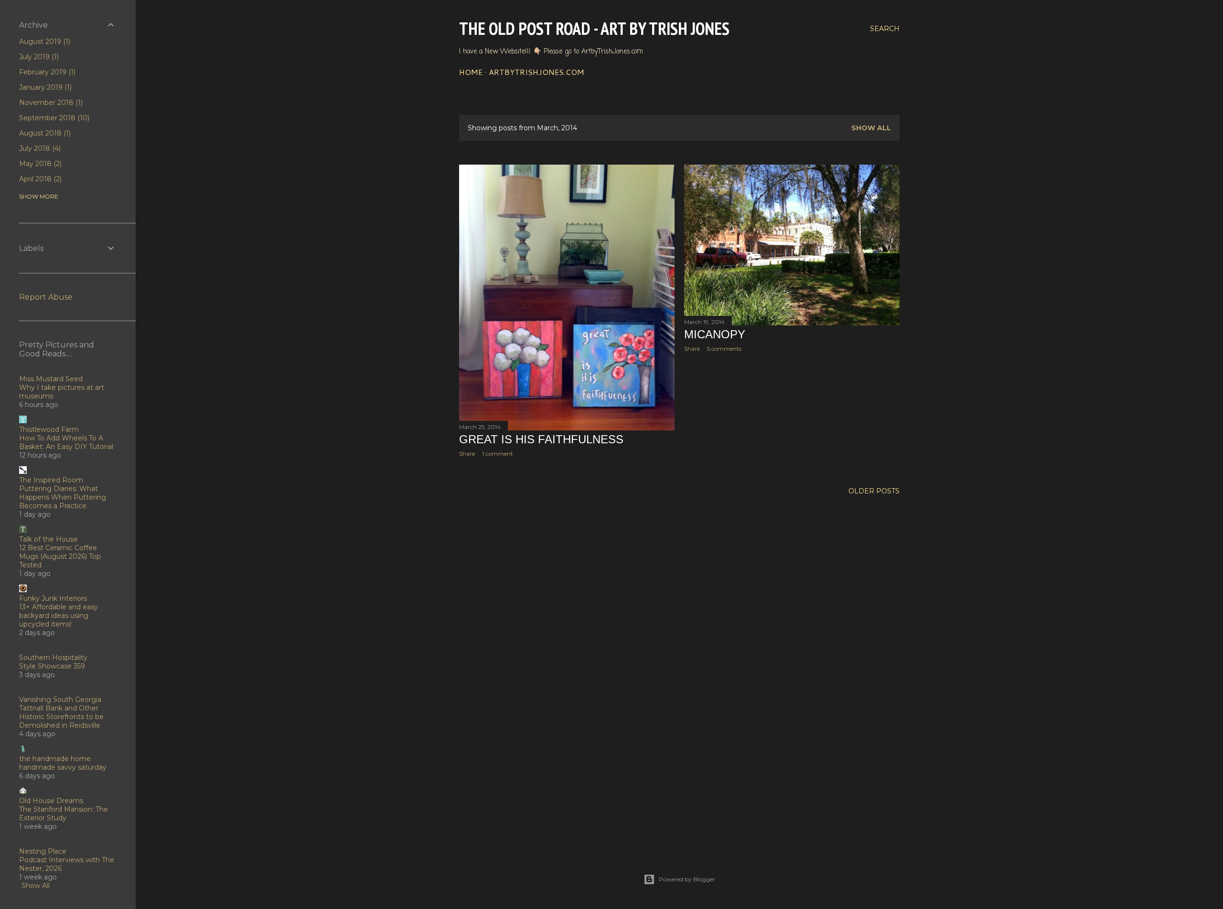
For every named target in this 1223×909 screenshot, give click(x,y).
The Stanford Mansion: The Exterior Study (63, 813)
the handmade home (55, 758)
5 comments (724, 348)
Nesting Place (42, 851)
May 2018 (39, 163)
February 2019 (46, 72)
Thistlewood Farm (49, 429)
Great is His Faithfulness (541, 439)
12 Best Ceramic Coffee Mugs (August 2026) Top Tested (60, 556)
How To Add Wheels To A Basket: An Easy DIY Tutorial (66, 442)
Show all (871, 128)
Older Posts (874, 491)
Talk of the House (48, 539)
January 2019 (44, 87)
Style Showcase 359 (52, 666)
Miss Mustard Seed (51, 379)
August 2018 (44, 133)
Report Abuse (46, 297)
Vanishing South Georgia (60, 699)
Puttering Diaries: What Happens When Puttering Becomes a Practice (62, 497)
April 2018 (39, 179)
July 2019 (38, 56)
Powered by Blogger (687, 879)
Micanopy (714, 334)
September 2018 (53, 118)
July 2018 (39, 148)
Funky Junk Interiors (53, 598)
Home (471, 71)
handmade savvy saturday (63, 767)
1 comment (497, 453)
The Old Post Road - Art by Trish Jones (594, 28)
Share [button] (467, 453)
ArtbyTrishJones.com (536, 71)
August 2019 (43, 41)
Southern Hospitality (53, 657)
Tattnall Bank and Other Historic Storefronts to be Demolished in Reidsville (61, 717)
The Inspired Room (51, 480)
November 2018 (50, 102)
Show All (35, 885)
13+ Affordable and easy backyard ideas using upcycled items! (58, 615)
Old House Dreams (51, 800)
